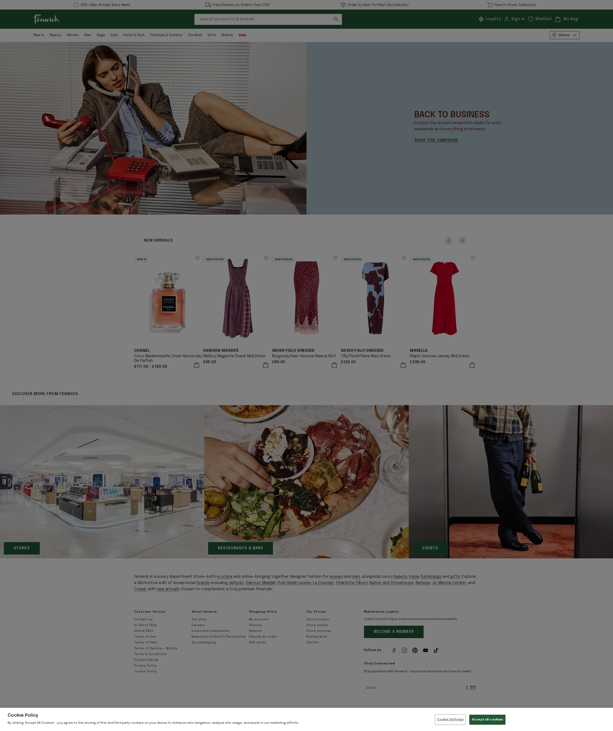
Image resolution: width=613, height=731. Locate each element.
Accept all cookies (487, 719)
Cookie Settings (450, 719)
